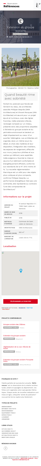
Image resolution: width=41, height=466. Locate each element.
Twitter (29, 308)
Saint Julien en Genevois (20, 37)
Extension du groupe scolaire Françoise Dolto (18, 360)
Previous (5, 67)
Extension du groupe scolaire (14, 336)
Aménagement (9, 338)
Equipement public (20, 34)
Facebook (22, 308)
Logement (5, 417)
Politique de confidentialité (25, 459)
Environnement (7, 411)
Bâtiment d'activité (9, 408)
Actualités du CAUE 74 (10, 435)
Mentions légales (8, 437)
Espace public (7, 415)
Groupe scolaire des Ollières (14, 324)
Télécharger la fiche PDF (20, 301)
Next (35, 67)
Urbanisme (5, 419)
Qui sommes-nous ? (9, 431)
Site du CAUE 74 (7, 429)
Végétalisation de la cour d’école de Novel (17, 347)
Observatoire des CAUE (10, 433)
